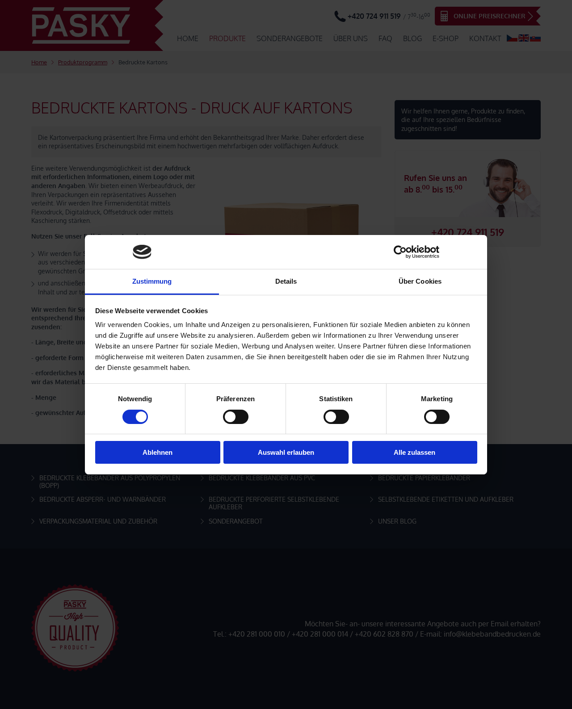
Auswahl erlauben (286, 452)
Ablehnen (157, 452)
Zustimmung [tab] (152, 281)
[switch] (235, 417)
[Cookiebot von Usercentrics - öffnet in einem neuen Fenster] (400, 252)
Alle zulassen (414, 452)
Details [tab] (286, 281)
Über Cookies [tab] (420, 281)
